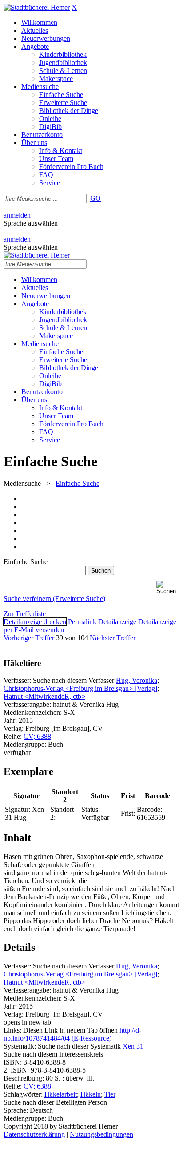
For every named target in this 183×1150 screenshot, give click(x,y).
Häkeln (90, 1094)
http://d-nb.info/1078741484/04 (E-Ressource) (72, 1034)
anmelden (17, 215)
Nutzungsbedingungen (101, 1134)
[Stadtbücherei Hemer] (37, 7)
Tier (109, 1094)
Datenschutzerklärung (34, 1134)
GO (95, 198)
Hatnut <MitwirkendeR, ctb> (44, 696)
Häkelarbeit (60, 1094)
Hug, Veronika (136, 680)
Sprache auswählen (31, 223)
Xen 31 (133, 1046)
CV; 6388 (37, 736)
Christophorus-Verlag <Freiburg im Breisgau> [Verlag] (80, 688)
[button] (167, 587)
